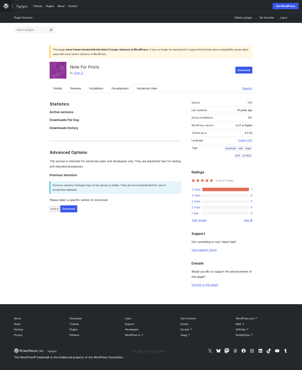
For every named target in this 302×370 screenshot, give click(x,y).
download (230, 148)
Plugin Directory (23, 17)
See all (248, 220)
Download (244, 70)
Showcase (76, 318)
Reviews (75, 88)
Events (184, 324)
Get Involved (188, 318)
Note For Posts (84, 66)
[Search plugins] (51, 29)
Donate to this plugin (205, 285)
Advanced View (147, 88)
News (17, 324)
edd (241, 148)
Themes (74, 324)
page (248, 148)
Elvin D (78, 73)
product (247, 155)
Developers (132, 329)
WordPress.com (246, 318)
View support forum (204, 250)
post (237, 155)
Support (247, 88)
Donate (186, 329)
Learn (128, 318)
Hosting (18, 329)
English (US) (245, 140)
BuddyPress (244, 335)
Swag (185, 335)
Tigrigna (51, 351)
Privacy (18, 335)
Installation (96, 88)
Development (120, 88)
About (17, 318)
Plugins (74, 329)
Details (57, 88)
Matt (240, 324)
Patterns (74, 335)
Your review (199, 220)
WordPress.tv (134, 335)
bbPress (242, 329)
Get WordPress (285, 6)
